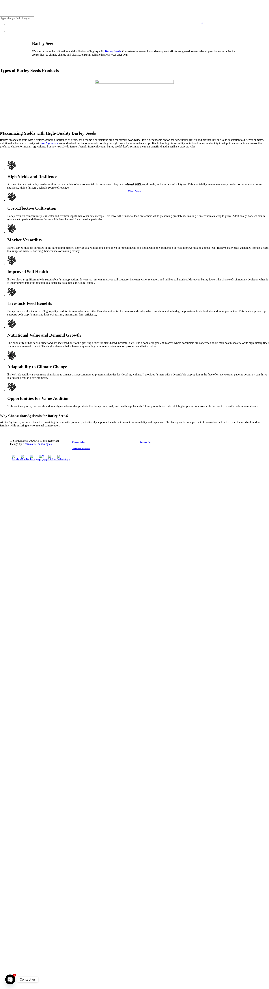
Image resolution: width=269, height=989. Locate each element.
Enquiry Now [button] (146, 442)
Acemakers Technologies (37, 444)
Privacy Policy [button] (78, 442)
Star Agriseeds (49, 143)
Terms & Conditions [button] (81, 448)
